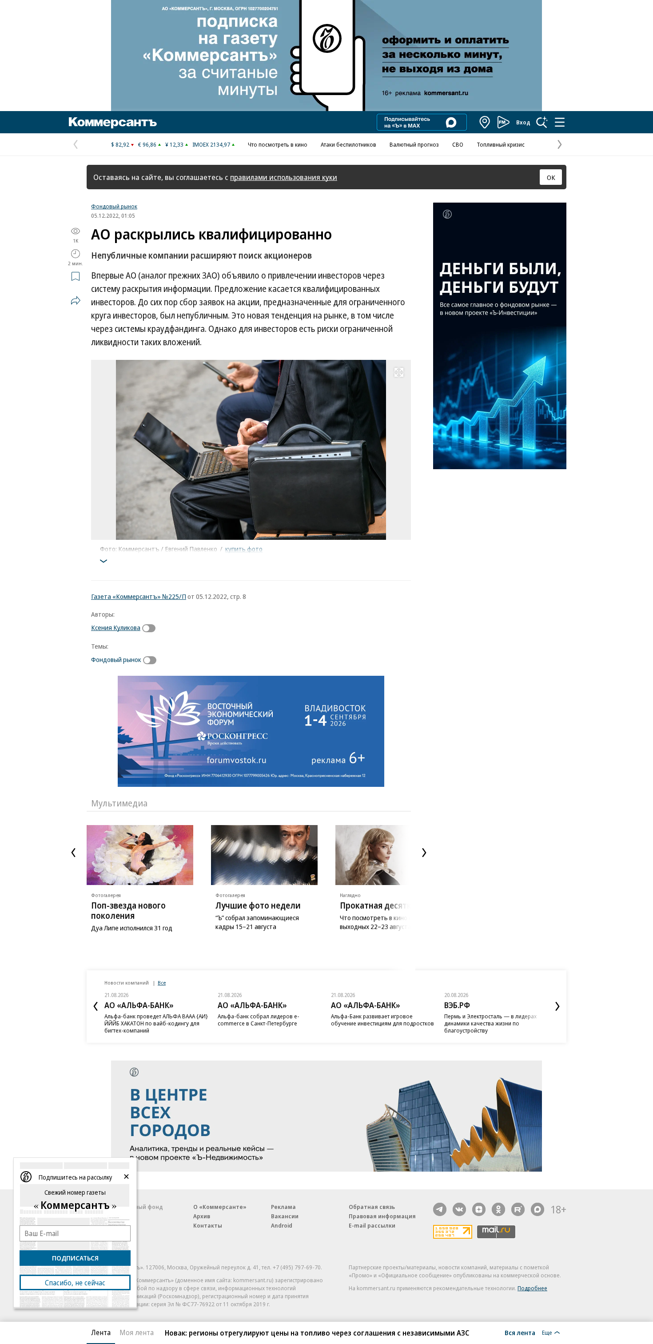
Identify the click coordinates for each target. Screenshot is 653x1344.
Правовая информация (382, 1216)
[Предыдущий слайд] (73, 852)
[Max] (537, 1209)
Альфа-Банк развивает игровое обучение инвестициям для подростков (382, 1019)
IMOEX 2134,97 (211, 144)
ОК (551, 177)
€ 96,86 (147, 144)
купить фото (244, 548)
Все (162, 982)
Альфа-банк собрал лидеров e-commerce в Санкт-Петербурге (258, 1019)
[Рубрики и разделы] (559, 122)
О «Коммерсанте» (220, 1207)
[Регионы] (485, 122)
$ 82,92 (120, 144)
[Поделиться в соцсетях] (75, 300)
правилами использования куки (283, 177)
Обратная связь (372, 1207)
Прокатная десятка (378, 905)
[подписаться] (151, 628)
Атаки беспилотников (348, 144)
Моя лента (136, 1332)
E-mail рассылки (372, 1225)
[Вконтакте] (459, 1209)
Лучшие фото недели (258, 905)
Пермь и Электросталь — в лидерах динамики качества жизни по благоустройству (490, 1023)
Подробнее (532, 1288)
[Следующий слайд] (424, 852)
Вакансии (285, 1216)
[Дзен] (479, 1209)
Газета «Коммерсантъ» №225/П (138, 596)
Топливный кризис (501, 144)
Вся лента (520, 1332)
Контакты (207, 1225)
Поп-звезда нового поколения (128, 910)
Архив (201, 1216)
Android (281, 1225)
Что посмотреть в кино (277, 144)
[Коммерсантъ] (113, 122)
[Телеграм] (439, 1209)
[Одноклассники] (498, 1209)
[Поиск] (542, 122)
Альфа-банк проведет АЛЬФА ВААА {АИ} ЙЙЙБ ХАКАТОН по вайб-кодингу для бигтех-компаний (156, 1023)
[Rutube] (518, 1209)
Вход (523, 122)
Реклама (283, 1207)
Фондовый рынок (114, 206)
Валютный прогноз (414, 144)
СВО (457, 144)
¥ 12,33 (174, 144)
